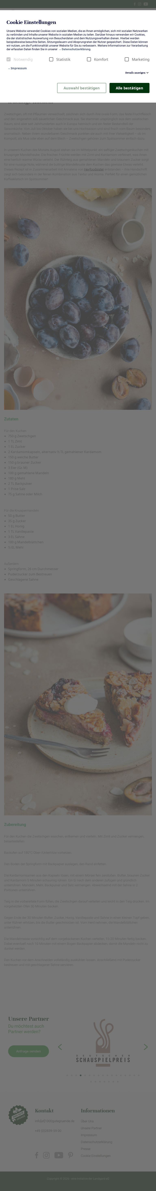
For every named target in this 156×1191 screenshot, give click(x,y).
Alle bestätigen (129, 88)
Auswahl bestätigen (82, 88)
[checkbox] (8, 59)
